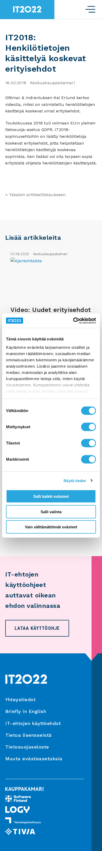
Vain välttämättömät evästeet (51, 527)
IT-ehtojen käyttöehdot (33, 723)
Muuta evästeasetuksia (34, 758)
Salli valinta (51, 511)
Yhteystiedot (20, 699)
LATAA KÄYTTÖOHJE (37, 628)
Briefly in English (25, 711)
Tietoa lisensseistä (28, 735)
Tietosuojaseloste (27, 747)
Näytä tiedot (75, 480)
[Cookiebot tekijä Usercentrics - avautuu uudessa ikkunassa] (73, 320)
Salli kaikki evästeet (51, 496)
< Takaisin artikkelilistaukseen (35, 194)
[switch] (88, 427)
